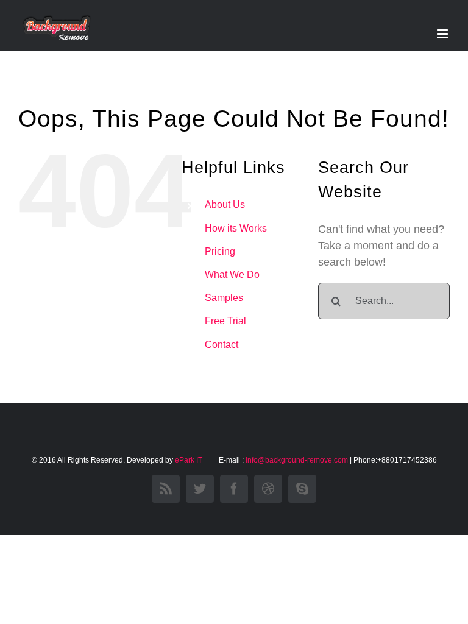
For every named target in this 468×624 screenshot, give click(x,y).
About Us (225, 204)
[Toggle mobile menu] (443, 33)
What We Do (232, 274)
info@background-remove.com (297, 460)
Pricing (220, 251)
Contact (221, 344)
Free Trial (225, 321)
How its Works (236, 228)
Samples (224, 297)
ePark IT (189, 460)
